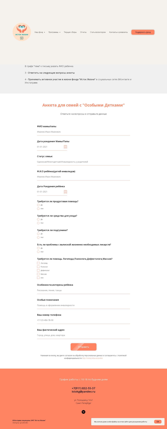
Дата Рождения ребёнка (51, 186)
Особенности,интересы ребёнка (55, 284)
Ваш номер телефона (49, 314)
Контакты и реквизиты (118, 32)
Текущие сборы (70, 32)
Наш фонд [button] (39, 32)
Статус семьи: (45, 156)
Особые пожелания (48, 299)
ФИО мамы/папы (46, 126)
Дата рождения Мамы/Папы (53, 141)
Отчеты (83, 32)
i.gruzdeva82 (23, 423)
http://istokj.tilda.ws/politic (92, 358)
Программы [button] (54, 32)
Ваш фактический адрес (51, 329)
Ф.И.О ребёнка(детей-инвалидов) (56, 171)
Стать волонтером (98, 32)
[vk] (83, 412)
